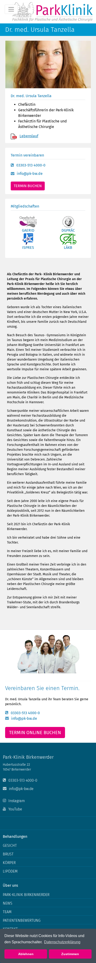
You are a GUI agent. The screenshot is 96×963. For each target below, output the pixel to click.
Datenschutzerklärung (62, 942)
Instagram (16, 801)
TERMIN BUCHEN (28, 186)
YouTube (15, 809)
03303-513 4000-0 (30, 165)
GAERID (28, 230)
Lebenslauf (29, 136)
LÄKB (68, 247)
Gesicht (10, 845)
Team (7, 912)
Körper (9, 863)
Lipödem (10, 871)
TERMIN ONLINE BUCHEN (35, 732)
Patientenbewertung (22, 920)
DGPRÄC (68, 230)
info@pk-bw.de (30, 173)
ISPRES (28, 247)
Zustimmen (70, 954)
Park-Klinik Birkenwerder (26, 895)
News (7, 903)
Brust (8, 854)
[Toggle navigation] (11, 9)
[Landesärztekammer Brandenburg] (68, 239)
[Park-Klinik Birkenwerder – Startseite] (52, 12)
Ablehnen (26, 954)
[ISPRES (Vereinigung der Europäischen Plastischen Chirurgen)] (28, 239)
